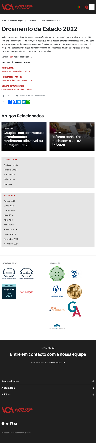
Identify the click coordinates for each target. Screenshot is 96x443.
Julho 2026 (9, 205)
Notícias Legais (11, 165)
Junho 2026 (9, 210)
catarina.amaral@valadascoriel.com (17, 89)
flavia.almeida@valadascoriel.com (17, 80)
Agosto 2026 (10, 201)
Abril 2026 (8, 220)
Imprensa (8, 184)
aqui (12, 56)
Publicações (9, 179)
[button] (91, 7)
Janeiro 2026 (10, 234)
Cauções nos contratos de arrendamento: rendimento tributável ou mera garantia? (24, 139)
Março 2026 (9, 224)
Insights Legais (10, 169)
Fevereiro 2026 (10, 229)
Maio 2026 (9, 215)
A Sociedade (40, 96)
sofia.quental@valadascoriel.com (16, 71)
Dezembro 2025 (11, 239)
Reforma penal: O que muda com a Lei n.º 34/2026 (69, 141)
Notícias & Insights (27, 96)
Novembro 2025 (11, 243)
